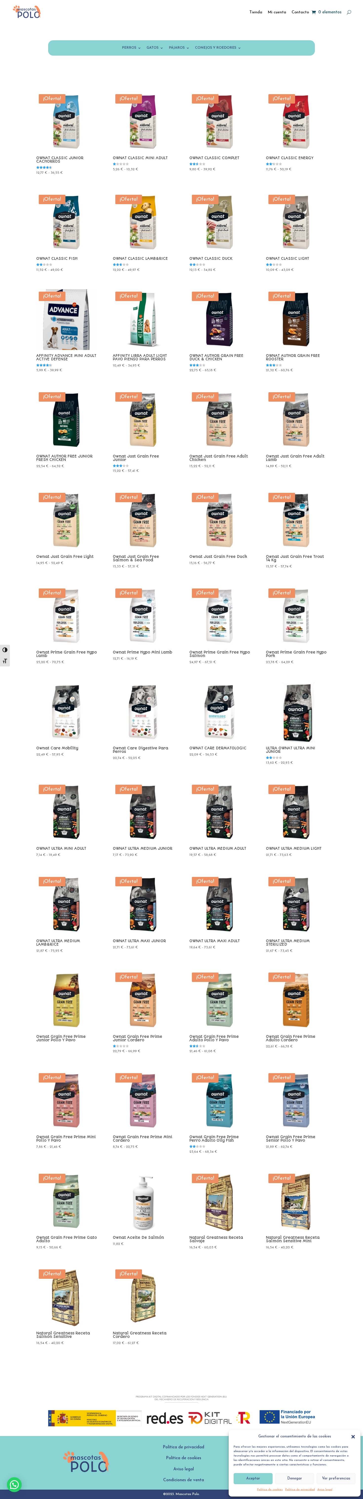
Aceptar (253, 1478)
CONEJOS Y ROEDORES (215, 48)
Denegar (294, 1478)
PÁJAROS (177, 48)
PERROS (129, 48)
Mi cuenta (277, 12)
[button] (353, 1436)
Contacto (300, 12)
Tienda (255, 12)
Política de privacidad (300, 1489)
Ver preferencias (336, 1478)
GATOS (153, 48)
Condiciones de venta (183, 1480)
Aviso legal (324, 1489)
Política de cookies (270, 1489)
